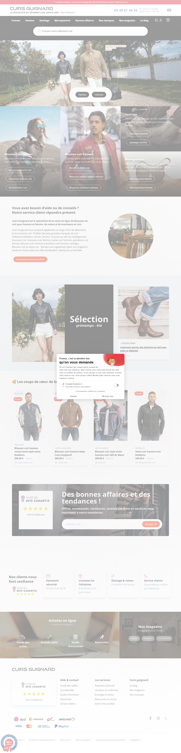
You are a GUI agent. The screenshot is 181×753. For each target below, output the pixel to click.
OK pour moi (107, 396)
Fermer (73, 396)
